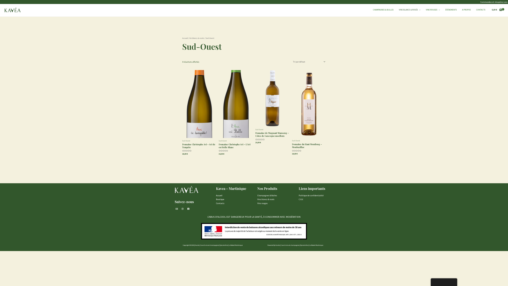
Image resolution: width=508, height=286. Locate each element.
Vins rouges (431, 9)
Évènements (451, 9)
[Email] (177, 209)
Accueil (185, 38)
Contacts (480, 9)
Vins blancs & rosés (265, 199)
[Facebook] (188, 209)
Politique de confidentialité (311, 195)
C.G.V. (301, 199)
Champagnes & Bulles (383, 9)
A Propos (466, 9)
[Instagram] (182, 209)
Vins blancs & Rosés (408, 9)
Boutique (220, 199)
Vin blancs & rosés (196, 38)
